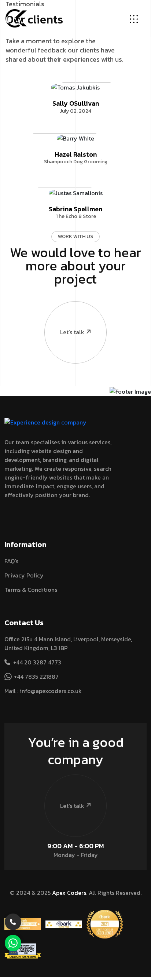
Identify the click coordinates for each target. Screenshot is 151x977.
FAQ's (11, 561)
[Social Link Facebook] (7, 515)
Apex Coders (69, 892)
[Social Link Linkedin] (33, 515)
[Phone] (13, 922)
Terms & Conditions (30, 589)
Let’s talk (72, 332)
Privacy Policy (24, 575)
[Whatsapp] (13, 943)
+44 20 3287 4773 (37, 662)
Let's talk (72, 805)
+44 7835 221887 (36, 676)
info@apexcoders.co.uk (51, 690)
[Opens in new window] (22, 923)
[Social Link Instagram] (20, 515)
